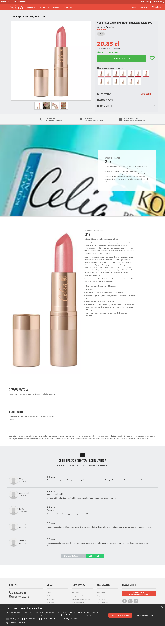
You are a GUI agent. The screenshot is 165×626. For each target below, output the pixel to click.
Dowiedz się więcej (86, 615)
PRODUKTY (43, 7)
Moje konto (101, 592)
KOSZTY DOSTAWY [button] (124, 94)
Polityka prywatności (79, 596)
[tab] (84, 16)
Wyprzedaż (51, 602)
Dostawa (50, 596)
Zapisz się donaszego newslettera (139, 593)
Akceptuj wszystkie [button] (120, 615)
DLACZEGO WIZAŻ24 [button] (105, 100)
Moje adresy (101, 596)
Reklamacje (51, 599)
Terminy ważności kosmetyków (78, 603)
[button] (55, 622)
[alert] (82, 615)
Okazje (30, 7)
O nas (49, 592)
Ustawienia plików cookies (81, 599)
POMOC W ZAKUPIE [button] (104, 106)
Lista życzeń (101, 599)
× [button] (162, 607)
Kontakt (14, 584)
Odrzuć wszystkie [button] (145, 615)
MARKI (55, 7)
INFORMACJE (68, 7)
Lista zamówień (102, 602)
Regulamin (75, 592)
